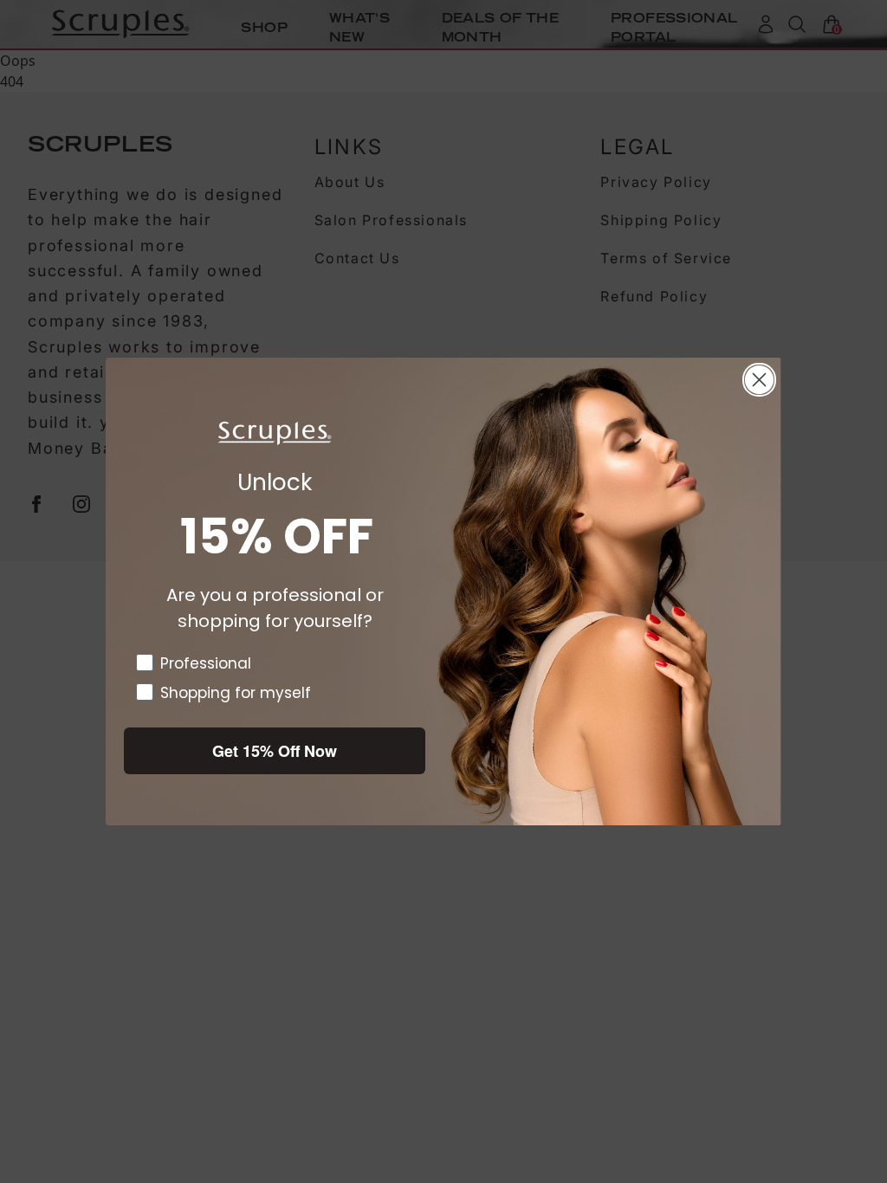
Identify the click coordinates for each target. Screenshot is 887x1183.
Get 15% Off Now (274, 751)
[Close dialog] (759, 380)
